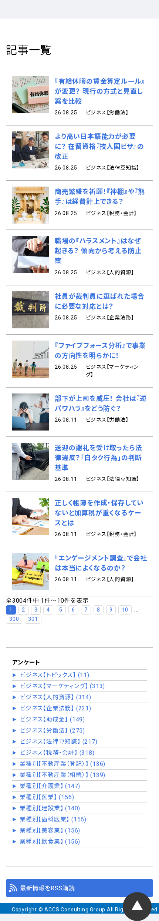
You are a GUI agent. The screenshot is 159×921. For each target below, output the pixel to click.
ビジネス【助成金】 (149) (52, 719)
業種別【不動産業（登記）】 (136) (62, 763)
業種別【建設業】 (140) (50, 808)
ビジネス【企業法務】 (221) (55, 708)
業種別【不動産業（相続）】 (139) (62, 774)
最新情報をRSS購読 (47, 888)
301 (33, 619)
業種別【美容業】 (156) (50, 830)
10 (125, 610)
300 (14, 619)
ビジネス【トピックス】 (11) (54, 675)
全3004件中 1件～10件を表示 (47, 600)
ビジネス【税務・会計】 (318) (57, 752)
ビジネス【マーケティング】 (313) (62, 686)
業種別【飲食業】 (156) (50, 841)
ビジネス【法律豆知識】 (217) (59, 741)
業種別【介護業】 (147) (50, 786)
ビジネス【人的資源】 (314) (55, 697)
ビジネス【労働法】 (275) (52, 730)
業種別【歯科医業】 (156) (53, 819)
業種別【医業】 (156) (47, 797)
